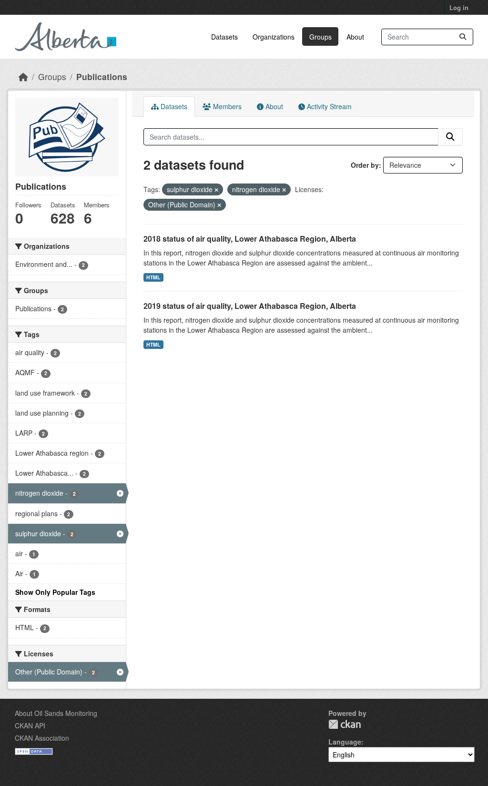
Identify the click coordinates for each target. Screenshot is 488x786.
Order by (365, 165)
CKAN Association (42, 738)
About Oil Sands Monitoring (56, 713)
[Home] (23, 76)
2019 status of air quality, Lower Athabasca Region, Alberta (249, 305)
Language (344, 741)
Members (226, 106)
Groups (320, 36)
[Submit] (462, 37)
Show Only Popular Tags (55, 592)
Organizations (274, 36)
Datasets (224, 36)
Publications (101, 76)
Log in (458, 7)
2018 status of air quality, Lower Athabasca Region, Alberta (249, 238)
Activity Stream (328, 106)
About (355, 36)
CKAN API (30, 725)
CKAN (344, 724)
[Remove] (216, 190)
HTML (153, 277)
